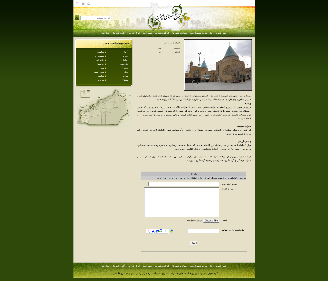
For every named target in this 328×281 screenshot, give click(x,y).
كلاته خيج (99, 60)
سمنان (125, 80)
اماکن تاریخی (134, 33)
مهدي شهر (99, 72)
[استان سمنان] (103, 126)
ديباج (126, 72)
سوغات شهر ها (179, 33)
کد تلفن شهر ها (162, 33)
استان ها (106, 33)
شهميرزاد (99, 56)
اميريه (125, 56)
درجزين (100, 80)
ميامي (101, 76)
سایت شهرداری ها (198, 33)
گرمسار (100, 64)
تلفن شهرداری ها (218, 33)
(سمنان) (168, 42)
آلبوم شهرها (119, 33)
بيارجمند (124, 64)
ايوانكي (124, 60)
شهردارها (147, 33)
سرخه (125, 76)
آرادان (125, 52)
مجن (101, 68)
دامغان (125, 68)
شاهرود (100, 52)
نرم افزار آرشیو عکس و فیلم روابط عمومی (130, 273)
